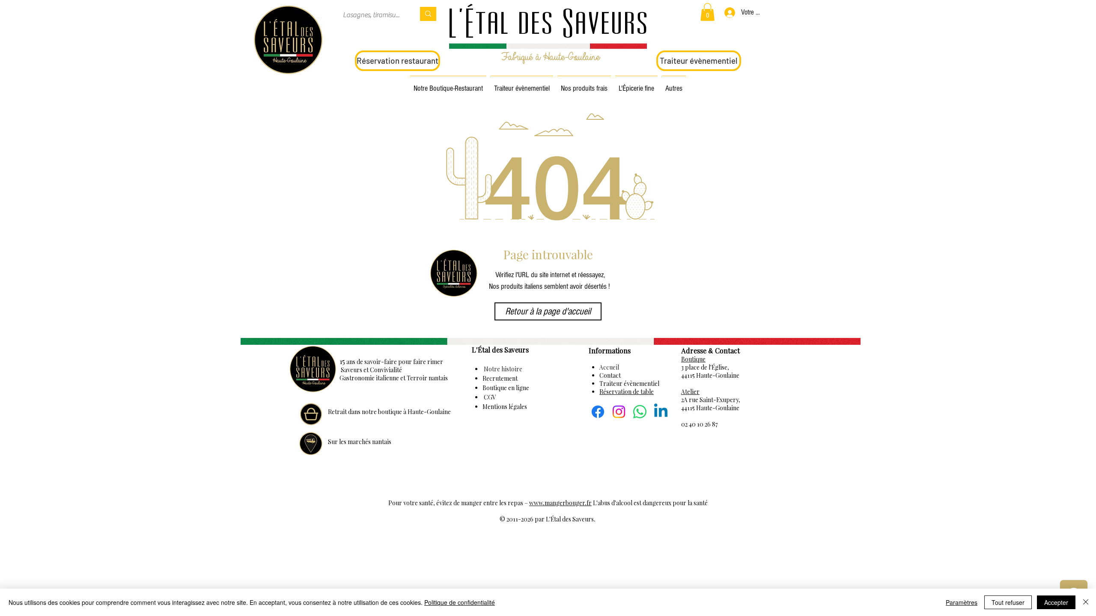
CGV (489, 397)
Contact (610, 375)
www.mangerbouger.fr (560, 503)
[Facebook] (598, 411)
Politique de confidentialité (459, 602)
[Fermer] (1086, 602)
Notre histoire (502, 369)
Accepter (1056, 602)
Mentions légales (504, 407)
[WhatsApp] (639, 411)
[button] (707, 12)
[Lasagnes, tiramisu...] (428, 14)
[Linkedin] (660, 411)
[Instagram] (619, 411)
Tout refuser (1008, 602)
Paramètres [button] (961, 602)
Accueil (609, 367)
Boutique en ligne (505, 388)
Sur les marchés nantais (359, 442)
